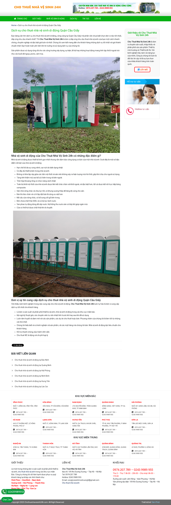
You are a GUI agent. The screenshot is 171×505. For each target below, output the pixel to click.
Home (13, 25)
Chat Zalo (7, 499)
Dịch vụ (73, 19)
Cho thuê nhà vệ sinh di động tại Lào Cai (31, 386)
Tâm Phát (155, 502)
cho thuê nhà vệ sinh (26, 472)
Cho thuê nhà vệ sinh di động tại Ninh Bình (32, 376)
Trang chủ (22, 19)
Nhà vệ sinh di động (55, 19)
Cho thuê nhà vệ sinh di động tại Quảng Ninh (33, 365)
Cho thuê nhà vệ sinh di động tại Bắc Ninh (32, 360)
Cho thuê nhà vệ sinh (70, 483)
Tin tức (85, 19)
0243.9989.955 (145, 113)
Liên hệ (98, 19)
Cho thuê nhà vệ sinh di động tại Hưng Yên (32, 381)
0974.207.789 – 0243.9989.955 (20, 413)
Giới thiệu (36, 19)
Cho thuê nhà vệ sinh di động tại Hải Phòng (32, 370)
